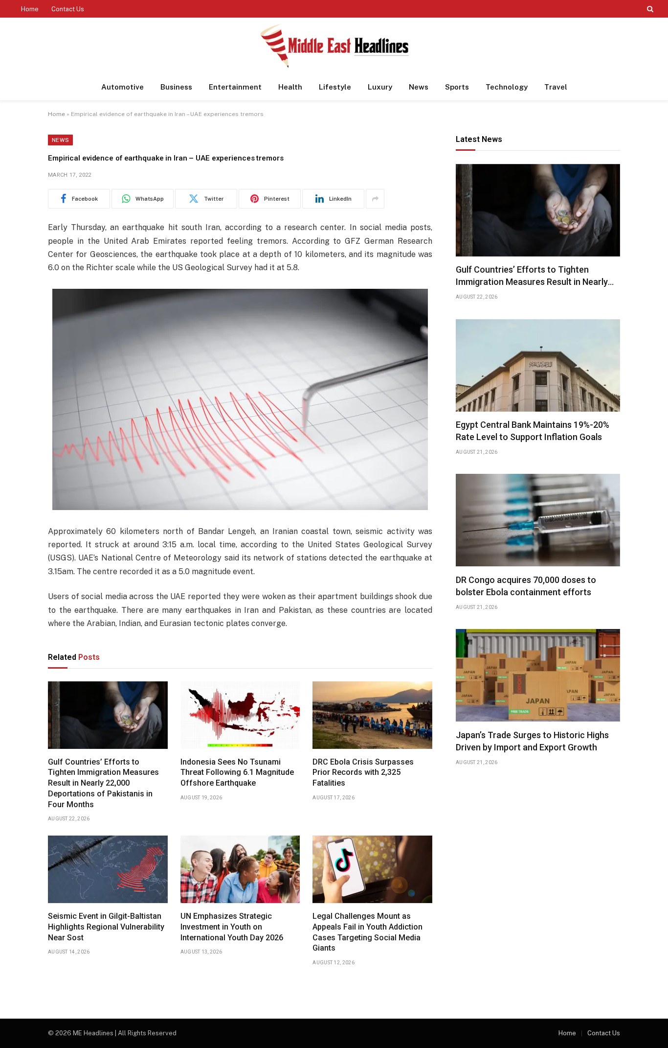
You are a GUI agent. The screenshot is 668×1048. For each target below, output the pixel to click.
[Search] (649, 9)
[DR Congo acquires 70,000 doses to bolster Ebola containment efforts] (538, 520)
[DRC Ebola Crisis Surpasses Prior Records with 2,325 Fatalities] (372, 715)
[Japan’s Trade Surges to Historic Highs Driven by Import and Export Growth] (538, 675)
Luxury (380, 87)
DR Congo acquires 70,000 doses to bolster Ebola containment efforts (526, 586)
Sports (457, 87)
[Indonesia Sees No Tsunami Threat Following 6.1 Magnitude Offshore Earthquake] (240, 715)
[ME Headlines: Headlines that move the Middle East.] (334, 46)
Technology (507, 87)
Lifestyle (335, 87)
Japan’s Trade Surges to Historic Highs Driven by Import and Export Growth (532, 741)
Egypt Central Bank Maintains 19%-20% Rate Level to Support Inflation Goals (532, 431)
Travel (555, 87)
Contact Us (67, 9)
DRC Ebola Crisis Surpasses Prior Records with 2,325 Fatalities (363, 772)
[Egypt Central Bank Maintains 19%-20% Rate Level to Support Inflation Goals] (538, 365)
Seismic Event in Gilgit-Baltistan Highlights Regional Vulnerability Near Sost (106, 926)
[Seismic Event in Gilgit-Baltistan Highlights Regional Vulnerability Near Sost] (108, 869)
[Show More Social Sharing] (375, 199)
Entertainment (235, 87)
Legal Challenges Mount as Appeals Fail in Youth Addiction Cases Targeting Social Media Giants (367, 932)
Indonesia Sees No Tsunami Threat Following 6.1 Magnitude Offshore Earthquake (237, 772)
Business (176, 87)
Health (290, 87)
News (418, 87)
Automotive (122, 87)
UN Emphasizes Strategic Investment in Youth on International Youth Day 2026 (231, 926)
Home (30, 9)
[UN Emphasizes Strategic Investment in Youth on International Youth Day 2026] (240, 869)
